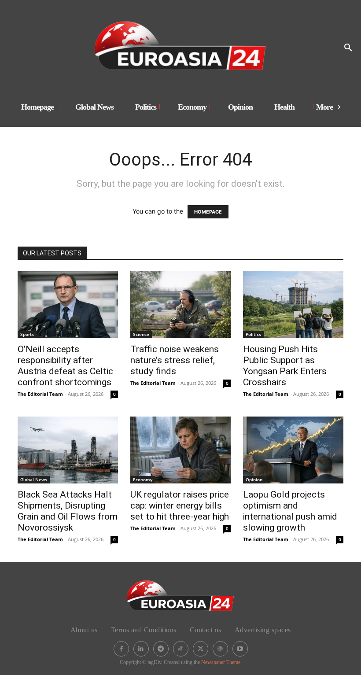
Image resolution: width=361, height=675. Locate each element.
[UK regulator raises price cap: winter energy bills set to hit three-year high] (180, 450)
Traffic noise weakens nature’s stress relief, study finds (174, 360)
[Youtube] (240, 649)
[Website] (220, 649)
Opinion (254, 479)
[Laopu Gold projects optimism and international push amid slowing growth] (293, 450)
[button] (348, 48)
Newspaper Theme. (221, 662)
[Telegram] (161, 649)
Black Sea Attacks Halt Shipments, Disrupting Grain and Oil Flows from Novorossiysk (68, 511)
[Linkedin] (141, 649)
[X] (200, 649)
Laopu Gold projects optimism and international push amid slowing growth (290, 511)
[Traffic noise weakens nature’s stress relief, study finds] (180, 304)
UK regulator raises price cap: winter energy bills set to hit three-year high (179, 505)
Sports (27, 334)
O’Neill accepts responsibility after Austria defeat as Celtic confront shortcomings (65, 365)
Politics (253, 334)
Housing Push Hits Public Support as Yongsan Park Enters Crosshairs (285, 365)
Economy (142, 479)
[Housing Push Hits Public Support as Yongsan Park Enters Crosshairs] (293, 304)
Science (141, 334)
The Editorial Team (40, 394)
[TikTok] (180, 649)
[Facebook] (121, 649)
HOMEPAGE (208, 212)
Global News (33, 479)
